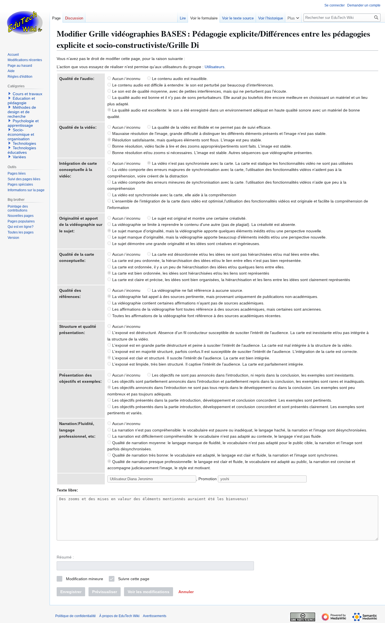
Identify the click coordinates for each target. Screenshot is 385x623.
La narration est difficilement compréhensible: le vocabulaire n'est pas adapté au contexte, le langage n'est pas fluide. (216, 436)
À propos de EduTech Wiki (119, 616)
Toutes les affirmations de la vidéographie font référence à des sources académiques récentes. (196, 315)
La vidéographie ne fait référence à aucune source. (197, 290)
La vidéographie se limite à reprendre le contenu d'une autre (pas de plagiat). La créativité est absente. (203, 224)
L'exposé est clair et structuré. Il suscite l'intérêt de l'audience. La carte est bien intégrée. (190, 358)
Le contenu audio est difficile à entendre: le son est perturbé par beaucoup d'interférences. (192, 85)
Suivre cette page (133, 579)
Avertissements (154, 616)
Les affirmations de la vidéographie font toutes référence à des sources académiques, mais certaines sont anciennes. (216, 309)
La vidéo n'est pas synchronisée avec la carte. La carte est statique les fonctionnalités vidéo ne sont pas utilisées (252, 163)
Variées (19, 157)
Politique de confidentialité (75, 616)
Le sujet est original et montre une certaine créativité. (199, 218)
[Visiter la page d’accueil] (24, 22)
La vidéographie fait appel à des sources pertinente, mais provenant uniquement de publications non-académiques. (214, 296)
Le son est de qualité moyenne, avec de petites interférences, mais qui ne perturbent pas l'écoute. (199, 91)
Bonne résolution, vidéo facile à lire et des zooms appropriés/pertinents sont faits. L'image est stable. (201, 146)
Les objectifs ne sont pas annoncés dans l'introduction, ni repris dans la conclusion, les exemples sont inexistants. (253, 375)
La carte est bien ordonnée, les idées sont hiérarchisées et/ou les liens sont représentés (190, 273)
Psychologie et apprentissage (23, 123)
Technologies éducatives (22, 150)
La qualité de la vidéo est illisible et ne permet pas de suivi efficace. (211, 127)
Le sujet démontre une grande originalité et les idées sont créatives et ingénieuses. (185, 243)
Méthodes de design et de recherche (22, 112)
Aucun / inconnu (125, 78)
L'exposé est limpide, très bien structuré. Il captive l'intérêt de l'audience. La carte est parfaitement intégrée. (207, 364)
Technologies (24, 143)
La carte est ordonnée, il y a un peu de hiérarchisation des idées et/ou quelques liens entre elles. (198, 267)
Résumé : (65, 557)
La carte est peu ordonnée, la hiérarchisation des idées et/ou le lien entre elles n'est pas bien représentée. (206, 260)
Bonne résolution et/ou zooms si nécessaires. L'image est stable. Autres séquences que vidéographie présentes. (212, 152)
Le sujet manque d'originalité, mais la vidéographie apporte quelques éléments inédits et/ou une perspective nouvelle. (216, 231)
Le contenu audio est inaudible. (179, 78)
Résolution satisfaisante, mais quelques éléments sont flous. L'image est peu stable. (186, 140)
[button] (186, 591)
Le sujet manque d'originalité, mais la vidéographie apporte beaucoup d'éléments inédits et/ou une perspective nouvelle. (219, 237)
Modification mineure (84, 579)
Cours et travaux (27, 94)
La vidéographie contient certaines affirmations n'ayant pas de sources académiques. (187, 303)
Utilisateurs (214, 66)
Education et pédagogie (21, 100)
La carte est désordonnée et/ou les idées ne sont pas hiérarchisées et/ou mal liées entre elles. (235, 254)
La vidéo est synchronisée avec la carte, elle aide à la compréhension (173, 195)
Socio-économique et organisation (21, 134)
